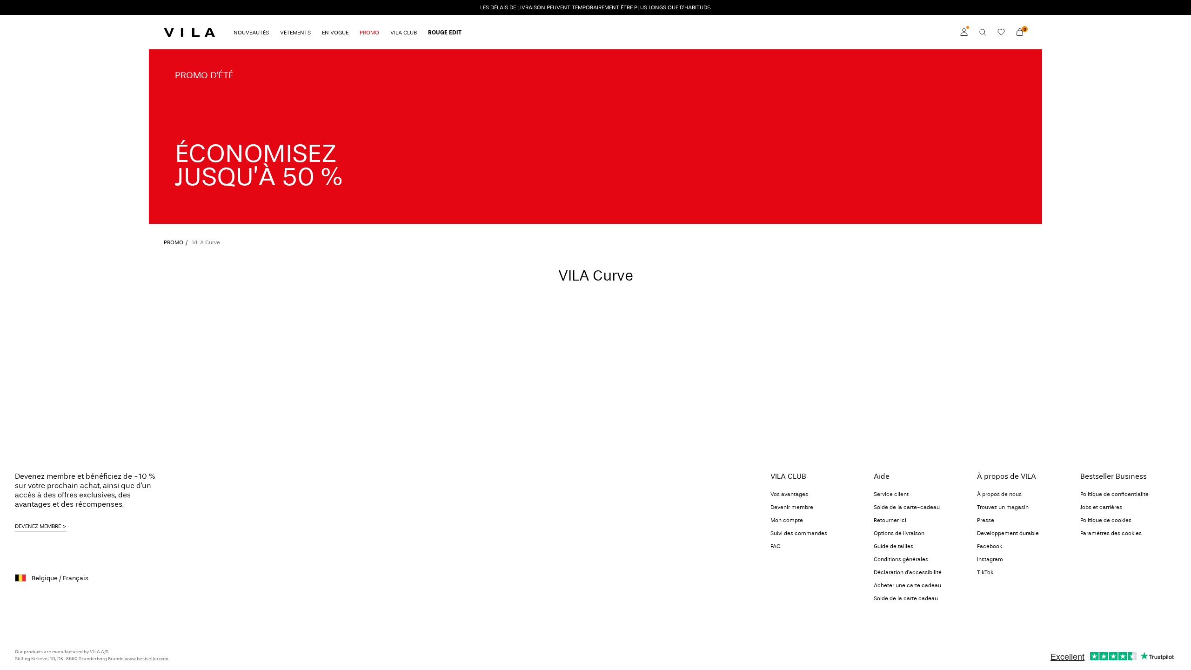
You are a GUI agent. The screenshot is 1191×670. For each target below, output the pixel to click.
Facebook (989, 546)
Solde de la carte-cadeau (907, 507)
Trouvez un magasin (1003, 507)
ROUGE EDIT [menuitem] (445, 32)
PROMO (173, 242)
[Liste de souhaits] (1001, 32)
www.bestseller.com (146, 659)
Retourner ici (890, 520)
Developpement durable (1008, 533)
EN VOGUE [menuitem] (335, 32)
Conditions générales (901, 559)
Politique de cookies (1105, 520)
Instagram (990, 559)
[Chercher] (982, 32)
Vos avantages (789, 494)
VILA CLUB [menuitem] (403, 32)
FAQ (775, 546)
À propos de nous (999, 494)
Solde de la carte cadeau (906, 598)
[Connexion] (964, 32)
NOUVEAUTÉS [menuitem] (251, 32)
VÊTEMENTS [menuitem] (295, 32)
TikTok (985, 572)
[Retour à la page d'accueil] (189, 32)
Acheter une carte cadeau (907, 585)
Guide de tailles (893, 546)
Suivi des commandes (798, 533)
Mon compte (786, 520)
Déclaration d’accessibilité (908, 572)
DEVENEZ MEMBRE (38, 526)
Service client (891, 494)
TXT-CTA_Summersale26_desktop (209, 54)
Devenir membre (791, 507)
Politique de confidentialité (1114, 494)
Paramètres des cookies (1111, 533)
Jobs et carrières (1101, 507)
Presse (985, 520)
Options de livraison (899, 533)
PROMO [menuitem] (369, 32)
